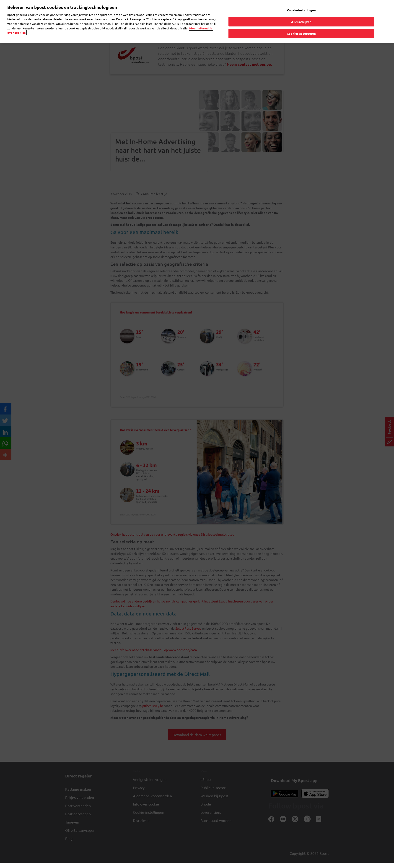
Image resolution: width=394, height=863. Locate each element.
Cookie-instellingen (301, 10)
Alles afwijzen (301, 22)
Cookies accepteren (301, 33)
